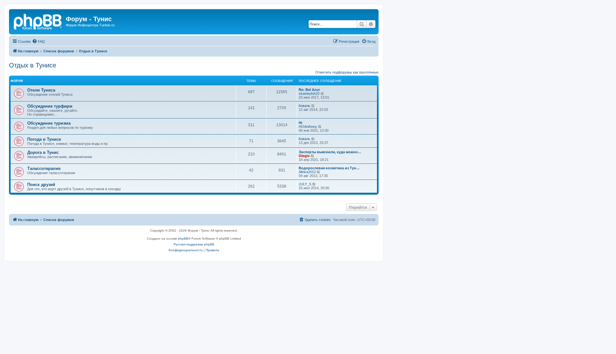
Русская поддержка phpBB (194, 244)
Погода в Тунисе (44, 139)
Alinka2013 (307, 172)
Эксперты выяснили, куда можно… (330, 152)
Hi (300, 123)
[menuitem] (38, 41)
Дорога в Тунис (43, 152)
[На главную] (38, 21)
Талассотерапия (44, 168)
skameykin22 (309, 93)
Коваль (304, 106)
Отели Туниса (41, 90)
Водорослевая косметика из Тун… (329, 168)
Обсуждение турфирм (50, 106)
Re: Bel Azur (309, 90)
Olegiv (304, 156)
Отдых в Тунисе (32, 65)
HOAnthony (308, 126)
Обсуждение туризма (49, 123)
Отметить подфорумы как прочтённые (347, 72)
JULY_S (305, 184)
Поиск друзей (41, 184)
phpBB (183, 238)
